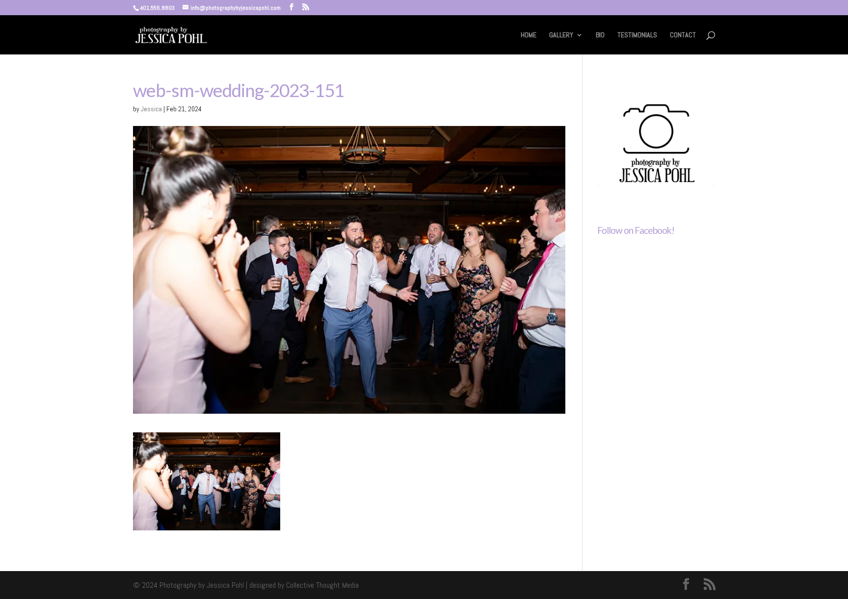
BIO (600, 35)
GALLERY (561, 35)
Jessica (151, 108)
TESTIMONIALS (637, 35)
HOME (528, 35)
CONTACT (683, 35)
